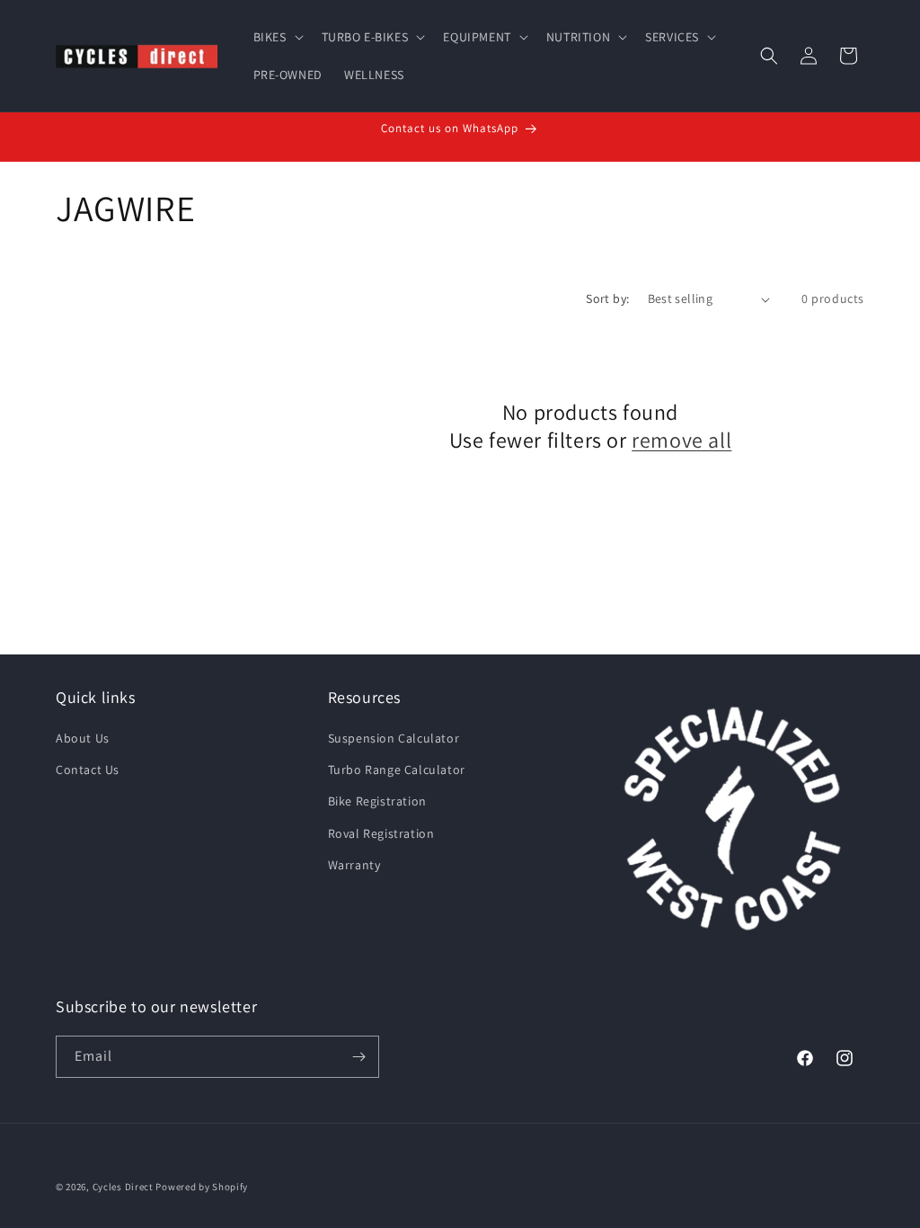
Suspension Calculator (394, 738)
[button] (277, 37)
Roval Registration (381, 833)
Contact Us (87, 769)
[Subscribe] (358, 1057)
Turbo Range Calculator (396, 769)
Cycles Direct (123, 1186)
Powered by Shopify (201, 1186)
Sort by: (607, 298)
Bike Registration (377, 801)
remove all (681, 440)
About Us (83, 738)
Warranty (354, 865)
